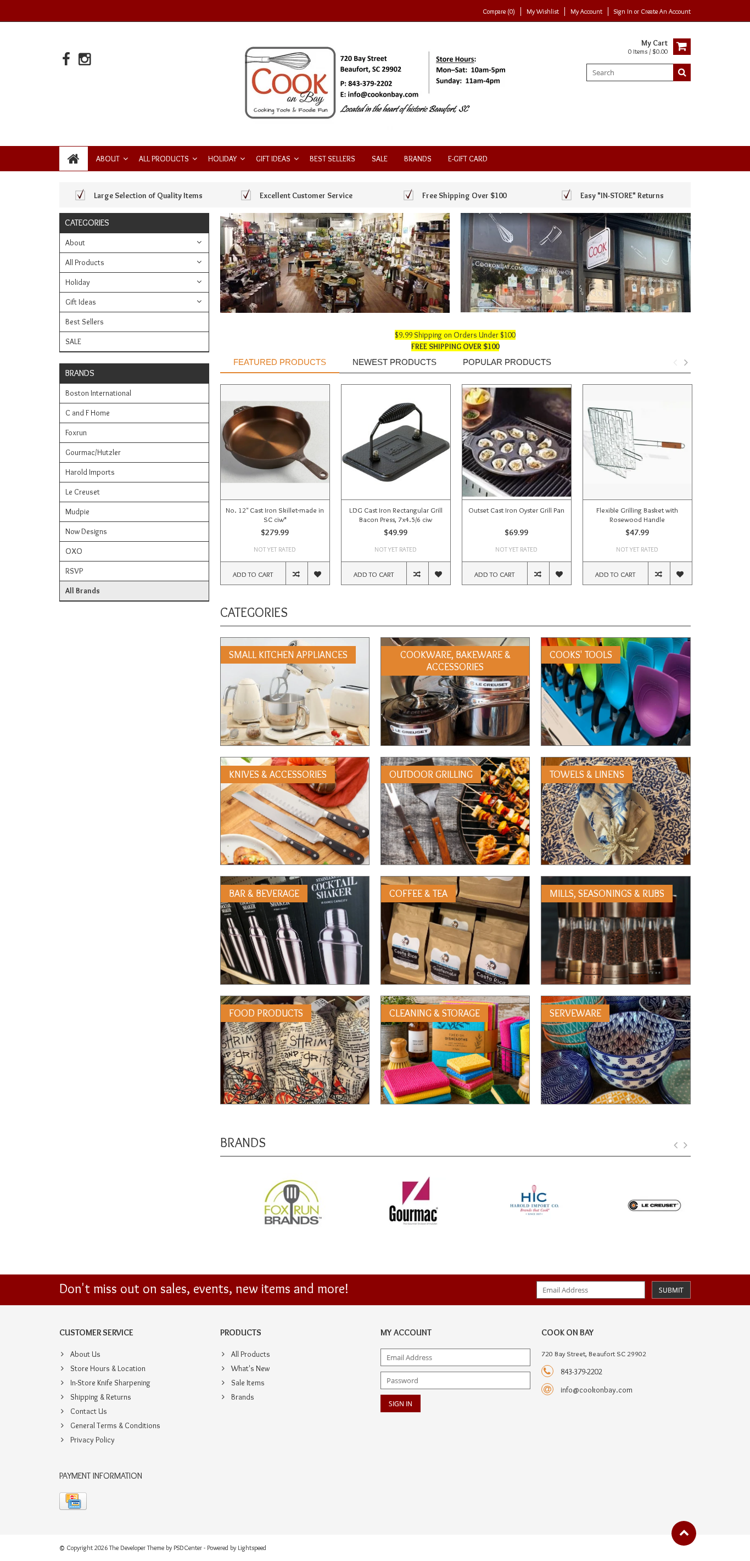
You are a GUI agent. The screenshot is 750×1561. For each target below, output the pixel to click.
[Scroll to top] (683, 1533)
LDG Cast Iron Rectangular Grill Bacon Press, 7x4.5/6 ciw (396, 515)
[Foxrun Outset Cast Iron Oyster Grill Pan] (516, 442)
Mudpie (77, 511)
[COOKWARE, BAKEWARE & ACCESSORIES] (455, 643)
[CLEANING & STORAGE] (455, 1002)
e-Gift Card (468, 159)
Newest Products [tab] (394, 362)
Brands (418, 159)
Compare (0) (499, 11)
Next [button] (686, 362)
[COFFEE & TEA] (455, 882)
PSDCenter (187, 1547)
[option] (275, 490)
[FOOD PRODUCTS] (295, 1002)
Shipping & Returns (100, 1397)
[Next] (686, 1145)
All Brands (82, 591)
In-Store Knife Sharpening (110, 1383)
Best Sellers (332, 159)
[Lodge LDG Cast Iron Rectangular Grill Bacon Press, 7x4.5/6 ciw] (396, 442)
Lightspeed (252, 1547)
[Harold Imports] (515, 1203)
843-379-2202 (581, 1372)
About (108, 159)
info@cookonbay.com (597, 1390)
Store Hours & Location (107, 1368)
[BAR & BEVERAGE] (295, 882)
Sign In (624, 11)
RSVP (74, 571)
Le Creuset (82, 492)
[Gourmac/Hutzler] (395, 1203)
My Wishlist (543, 11)
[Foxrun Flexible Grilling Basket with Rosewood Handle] (637, 442)
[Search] (682, 72)
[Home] (73, 159)
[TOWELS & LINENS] (615, 763)
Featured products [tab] (279, 362)
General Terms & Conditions (115, 1425)
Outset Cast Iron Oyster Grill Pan (516, 510)
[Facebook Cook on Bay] (66, 59)
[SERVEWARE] (615, 1002)
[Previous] (676, 1145)
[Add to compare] (296, 573)
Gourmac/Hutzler (93, 452)
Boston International (98, 393)
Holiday (222, 159)
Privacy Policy (92, 1440)
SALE (380, 159)
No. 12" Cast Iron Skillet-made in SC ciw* (275, 515)
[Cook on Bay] (375, 82)
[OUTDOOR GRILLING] (455, 763)
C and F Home (87, 413)
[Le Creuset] (636, 1203)
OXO (73, 551)
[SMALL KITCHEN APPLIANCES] (295, 643)
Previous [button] (675, 362)
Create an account (666, 11)
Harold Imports (90, 472)
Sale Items (248, 1383)
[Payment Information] (73, 1501)
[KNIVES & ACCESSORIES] (295, 763)
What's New (250, 1368)
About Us (85, 1354)
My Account (586, 11)
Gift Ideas (273, 159)
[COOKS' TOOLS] (615, 643)
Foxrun (76, 432)
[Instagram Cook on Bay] (84, 59)
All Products (164, 159)
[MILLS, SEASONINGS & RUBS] (615, 882)
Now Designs (86, 531)
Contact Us (88, 1411)
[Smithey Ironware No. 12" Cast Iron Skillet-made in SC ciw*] (275, 442)
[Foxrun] (275, 1203)
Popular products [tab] (507, 362)
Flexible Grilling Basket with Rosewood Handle (637, 515)
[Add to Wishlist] (318, 573)
